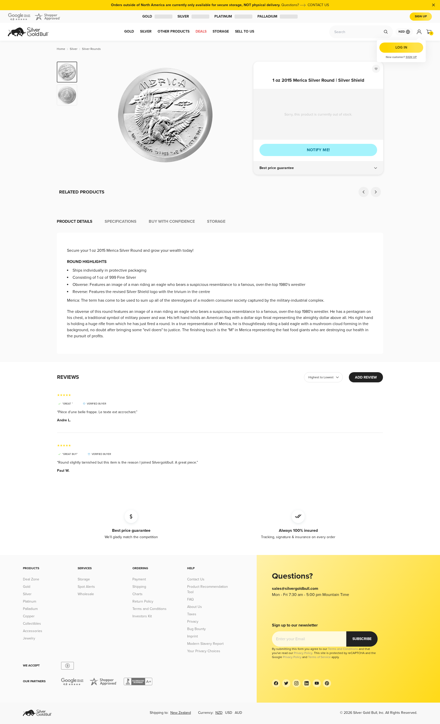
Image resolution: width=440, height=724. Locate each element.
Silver (187, 16)
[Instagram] (296, 683)
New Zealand (180, 713)
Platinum (235, 16)
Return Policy (142, 601)
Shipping (139, 586)
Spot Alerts (86, 586)
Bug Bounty (196, 629)
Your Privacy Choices (203, 651)
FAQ (190, 599)
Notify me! (318, 149)
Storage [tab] (216, 221)
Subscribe (362, 639)
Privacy (192, 621)
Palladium (291, 16)
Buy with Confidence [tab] (172, 221)
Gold (142, 16)
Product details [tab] (74, 221)
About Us (194, 607)
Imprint (192, 636)
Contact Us (195, 579)
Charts (137, 594)
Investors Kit (142, 616)
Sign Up (421, 16)
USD (228, 713)
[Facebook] (276, 683)
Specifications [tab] (120, 221)
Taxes (191, 614)
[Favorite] (376, 69)
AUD (238, 713)
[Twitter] (286, 683)
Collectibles (32, 623)
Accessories (32, 631)
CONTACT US (318, 5)
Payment (139, 579)
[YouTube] (317, 683)
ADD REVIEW (366, 377)
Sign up (411, 57)
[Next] (241, 115)
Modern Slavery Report (205, 644)
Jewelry (29, 638)
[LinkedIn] (306, 683)
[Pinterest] (327, 683)
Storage (84, 579)
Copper (29, 616)
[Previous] (88, 115)
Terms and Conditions (149, 609)
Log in (401, 47)
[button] (318, 168)
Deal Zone (31, 579)
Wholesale (86, 594)
